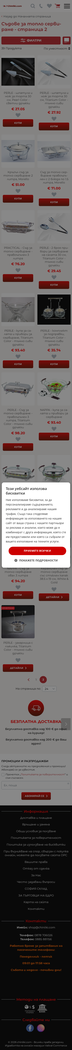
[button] (36, 560)
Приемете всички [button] (37, 551)
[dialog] (36, 525)
